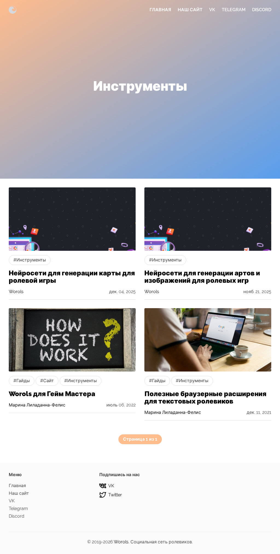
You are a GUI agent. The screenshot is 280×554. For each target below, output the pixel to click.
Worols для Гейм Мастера (52, 393)
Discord (261, 9)
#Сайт (47, 380)
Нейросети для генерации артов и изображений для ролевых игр (202, 276)
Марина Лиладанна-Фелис (37, 405)
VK (212, 9)
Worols (16, 291)
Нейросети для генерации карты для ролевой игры (72, 276)
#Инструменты (29, 260)
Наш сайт (190, 9)
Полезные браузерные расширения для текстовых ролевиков (205, 397)
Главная (160, 9)
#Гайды (21, 380)
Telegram (234, 9)
